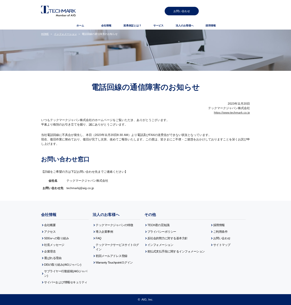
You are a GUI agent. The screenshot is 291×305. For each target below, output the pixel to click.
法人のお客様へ (106, 214)
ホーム (80, 25)
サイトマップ (221, 245)
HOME (45, 34)
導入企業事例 (104, 231)
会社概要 (50, 225)
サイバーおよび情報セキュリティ (65, 282)
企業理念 (50, 251)
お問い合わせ (181, 11)
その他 (150, 214)
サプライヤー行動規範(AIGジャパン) (65, 273)
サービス (158, 25)
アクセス (50, 231)
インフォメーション (65, 34)
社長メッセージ (54, 245)
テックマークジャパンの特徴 (114, 225)
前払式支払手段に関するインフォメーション (176, 251)
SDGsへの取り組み (56, 238)
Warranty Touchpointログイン (114, 262)
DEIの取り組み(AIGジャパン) (62, 264)
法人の (185, 25)
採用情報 (211, 25)
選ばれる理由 (52, 258)
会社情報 (106, 25)
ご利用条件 (220, 231)
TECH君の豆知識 (158, 225)
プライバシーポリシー (161, 231)
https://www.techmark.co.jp (232, 112)
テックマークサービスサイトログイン (117, 247)
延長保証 (132, 25)
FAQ (98, 238)
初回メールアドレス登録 (111, 256)
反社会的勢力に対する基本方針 (167, 238)
